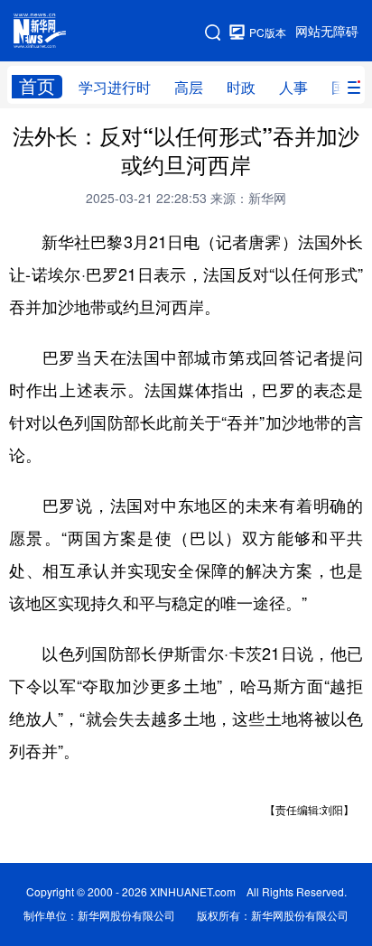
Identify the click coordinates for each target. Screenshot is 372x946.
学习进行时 (115, 87)
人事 (293, 87)
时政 (241, 87)
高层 (188, 87)
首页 (37, 86)
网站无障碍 (326, 31)
